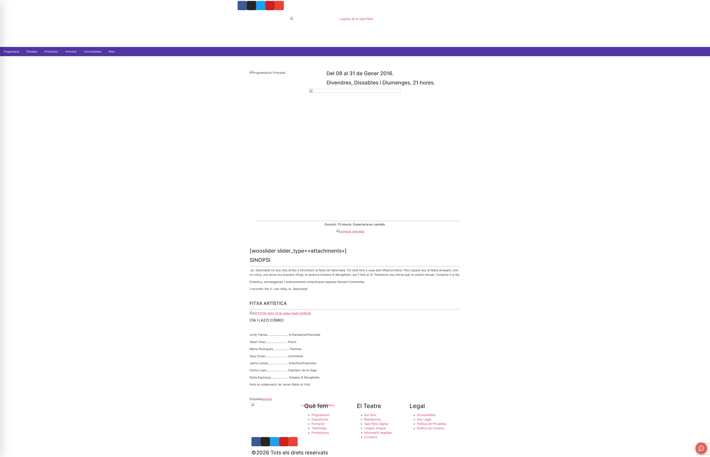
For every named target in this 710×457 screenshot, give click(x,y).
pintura (267, 399)
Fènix (112, 51)
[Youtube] (270, 5)
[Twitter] (260, 5)
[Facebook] (242, 5)
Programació (11, 51)
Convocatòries (92, 51)
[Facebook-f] (256, 441)
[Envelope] (279, 5)
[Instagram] (251, 5)
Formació (70, 51)
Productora (51, 51)
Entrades (31, 51)
